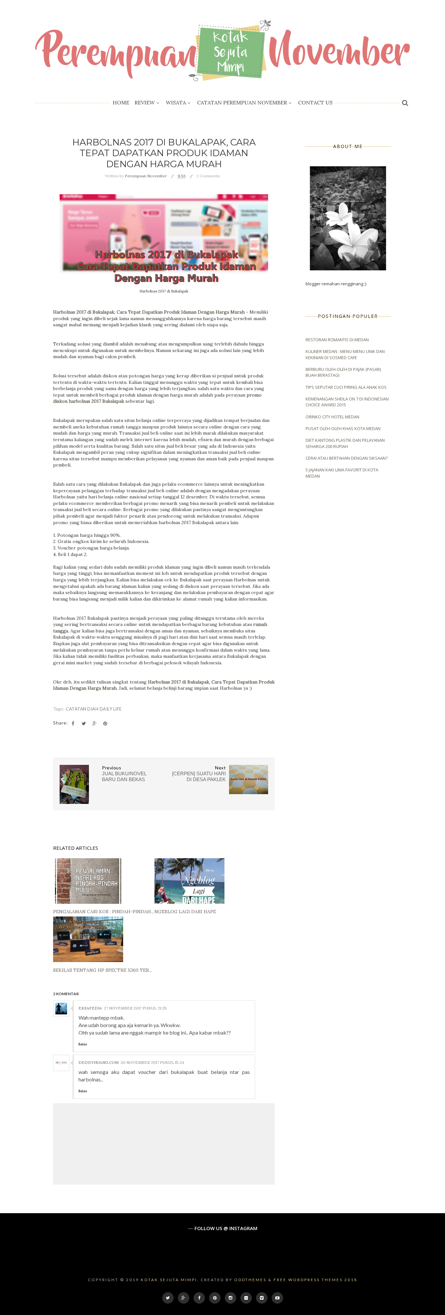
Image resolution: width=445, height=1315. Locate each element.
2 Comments (208, 175)
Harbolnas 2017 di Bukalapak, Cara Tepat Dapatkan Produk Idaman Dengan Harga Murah (149, 312)
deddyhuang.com (99, 1062)
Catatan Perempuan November (242, 102)
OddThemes (250, 1279)
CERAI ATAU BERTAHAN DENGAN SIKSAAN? (347, 458)
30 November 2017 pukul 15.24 (152, 1062)
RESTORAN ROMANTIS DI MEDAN (337, 340)
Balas (83, 1044)
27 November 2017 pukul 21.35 (135, 1008)
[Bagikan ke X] (83, 723)
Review (145, 102)
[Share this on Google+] (94, 723)
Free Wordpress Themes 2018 (315, 1279)
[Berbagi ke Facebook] (73, 723)
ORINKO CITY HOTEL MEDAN (332, 417)
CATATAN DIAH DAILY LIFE (94, 709)
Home (121, 102)
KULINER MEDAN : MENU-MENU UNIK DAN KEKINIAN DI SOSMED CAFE (345, 354)
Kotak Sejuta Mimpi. (170, 1279)
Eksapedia (90, 1008)
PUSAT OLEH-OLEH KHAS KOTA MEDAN (343, 428)
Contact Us (315, 102)
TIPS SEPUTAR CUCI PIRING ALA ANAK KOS (346, 387)
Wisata (176, 102)
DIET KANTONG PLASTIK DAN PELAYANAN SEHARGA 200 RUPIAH (345, 443)
